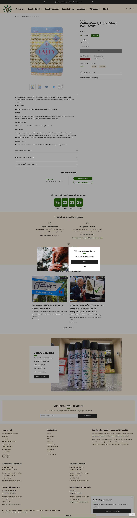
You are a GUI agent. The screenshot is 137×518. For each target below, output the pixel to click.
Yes (84, 262)
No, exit (84, 266)
